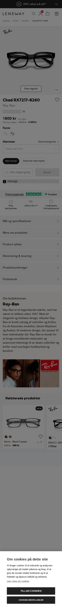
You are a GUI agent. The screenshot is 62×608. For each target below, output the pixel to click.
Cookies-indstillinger (31, 600)
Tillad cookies (31, 591)
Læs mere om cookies (18, 581)
